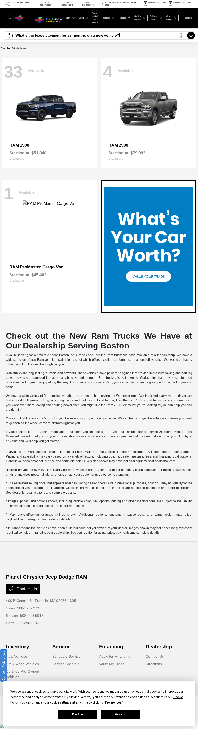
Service (61, 646)
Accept (120, 714)
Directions (154, 664)
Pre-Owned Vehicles (22, 664)
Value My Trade (112, 664)
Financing (111, 646)
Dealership (159, 646)
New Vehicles (17, 656)
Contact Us (26, 589)
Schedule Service (66, 656)
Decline (77, 714)
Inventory (17, 646)
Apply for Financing (114, 656)
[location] (102, 4)
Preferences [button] (113, 702)
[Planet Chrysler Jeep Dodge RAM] (20, 17)
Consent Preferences (3, 665)
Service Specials (65, 664)
